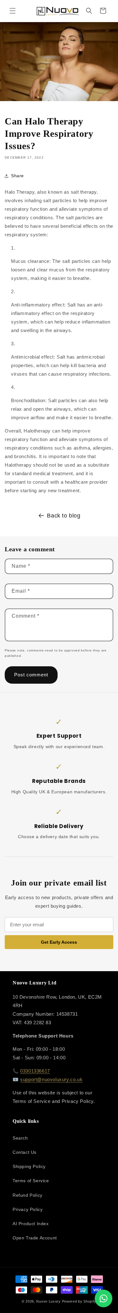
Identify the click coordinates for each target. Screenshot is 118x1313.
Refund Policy (27, 1195)
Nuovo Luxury (48, 1301)
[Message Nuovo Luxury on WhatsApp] (103, 1298)
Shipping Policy (29, 1166)
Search (20, 1138)
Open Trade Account (35, 1237)
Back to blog (63, 515)
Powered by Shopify (79, 1301)
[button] (13, 11)
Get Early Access (59, 942)
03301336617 (35, 1071)
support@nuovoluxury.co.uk (51, 1079)
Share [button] (17, 175)
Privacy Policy (27, 1209)
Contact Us (25, 1152)
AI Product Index (31, 1223)
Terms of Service (31, 1180)
